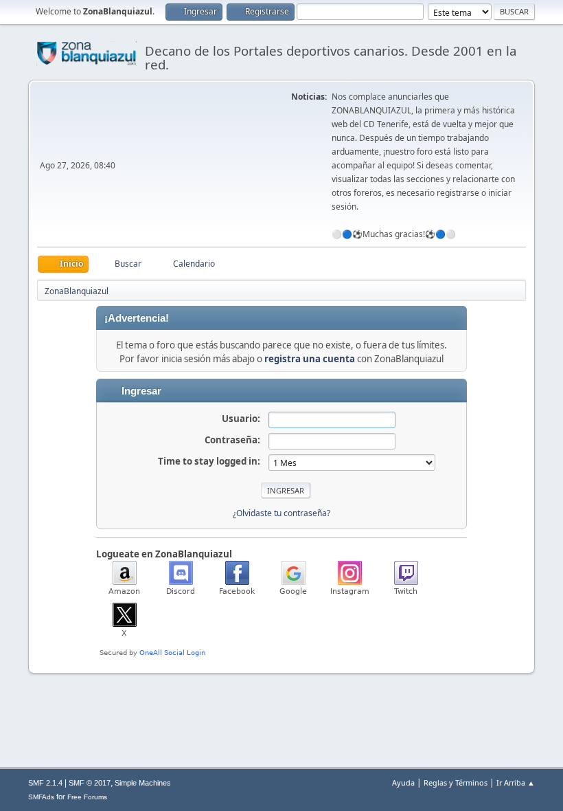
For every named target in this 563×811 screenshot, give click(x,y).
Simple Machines (143, 783)
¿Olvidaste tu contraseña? (281, 513)
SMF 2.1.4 (45, 783)
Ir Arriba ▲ (515, 782)
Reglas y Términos (455, 782)
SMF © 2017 (90, 783)
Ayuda (403, 782)
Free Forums (87, 797)
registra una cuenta (309, 359)
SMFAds (41, 797)
